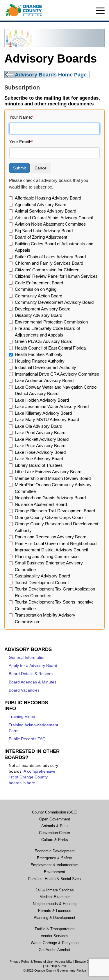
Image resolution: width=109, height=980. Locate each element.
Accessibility (63, 961)
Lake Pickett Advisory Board (42, 439)
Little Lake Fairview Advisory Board (48, 471)
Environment (54, 872)
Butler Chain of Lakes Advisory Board (50, 256)
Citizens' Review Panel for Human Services (56, 276)
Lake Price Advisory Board (40, 445)
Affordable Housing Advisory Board (48, 197)
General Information (27, 657)
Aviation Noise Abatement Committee (50, 224)
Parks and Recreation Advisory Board (50, 536)
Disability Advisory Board (38, 315)
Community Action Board (38, 295)
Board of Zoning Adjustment (41, 237)
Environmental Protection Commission (51, 321)
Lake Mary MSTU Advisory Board (47, 419)
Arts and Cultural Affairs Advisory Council (54, 217)
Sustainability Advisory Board (42, 575)
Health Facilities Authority (38, 354)
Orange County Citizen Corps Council (50, 517)
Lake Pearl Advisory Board (40, 432)
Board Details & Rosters (31, 674)
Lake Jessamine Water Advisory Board (52, 406)
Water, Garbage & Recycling (54, 943)
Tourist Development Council (42, 582)
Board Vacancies (24, 690)
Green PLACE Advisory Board (43, 341)
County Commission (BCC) (54, 812)
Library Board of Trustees (39, 465)
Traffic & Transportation (54, 929)
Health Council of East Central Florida (50, 347)
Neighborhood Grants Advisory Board (50, 497)
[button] (100, 11)
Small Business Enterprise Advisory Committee (49, 566)
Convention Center (54, 833)
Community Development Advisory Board (54, 302)
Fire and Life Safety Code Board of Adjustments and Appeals (47, 331)
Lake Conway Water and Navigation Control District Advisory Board (56, 390)
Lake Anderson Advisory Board (44, 380)
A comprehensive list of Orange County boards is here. (32, 777)
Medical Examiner (55, 897)
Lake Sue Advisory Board (39, 458)
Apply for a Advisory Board (33, 665)
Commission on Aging (35, 289)
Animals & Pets (54, 826)
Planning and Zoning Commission (46, 556)
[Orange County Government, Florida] (23, 10)
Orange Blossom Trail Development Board (55, 510)
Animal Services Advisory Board (45, 211)
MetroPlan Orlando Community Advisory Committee (53, 488)
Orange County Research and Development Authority (56, 527)
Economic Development (55, 851)
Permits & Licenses (54, 911)
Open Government (54, 819)
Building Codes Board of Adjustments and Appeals (54, 247)
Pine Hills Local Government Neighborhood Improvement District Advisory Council (56, 547)
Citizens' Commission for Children (47, 269)
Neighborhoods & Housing (54, 904)
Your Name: (21, 117)
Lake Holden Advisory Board (42, 400)
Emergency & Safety (54, 858)
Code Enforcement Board (39, 282)
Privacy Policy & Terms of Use (31, 961)
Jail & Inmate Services (54, 890)
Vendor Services (54, 936)
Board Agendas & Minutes (32, 682)
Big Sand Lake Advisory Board (44, 230)
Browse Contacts (87, 961)
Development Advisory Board (42, 308)
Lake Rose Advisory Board (40, 452)
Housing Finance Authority (40, 361)
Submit (19, 168)
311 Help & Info (55, 966)
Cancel (41, 168)
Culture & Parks (54, 840)
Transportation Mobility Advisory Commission (45, 618)
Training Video (22, 716)
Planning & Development (54, 918)
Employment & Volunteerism (54, 865)
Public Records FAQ (27, 739)
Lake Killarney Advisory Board (43, 413)
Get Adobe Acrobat (54, 950)
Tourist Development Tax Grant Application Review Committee (55, 592)
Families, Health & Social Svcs (54, 879)
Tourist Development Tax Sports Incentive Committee (54, 605)
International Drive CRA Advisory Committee (57, 374)
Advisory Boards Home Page (51, 75)
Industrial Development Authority (45, 367)
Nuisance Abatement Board (41, 504)
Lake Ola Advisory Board (38, 426)
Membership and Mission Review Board (53, 478)
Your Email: (21, 141)
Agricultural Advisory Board (40, 204)
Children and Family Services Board (49, 263)
